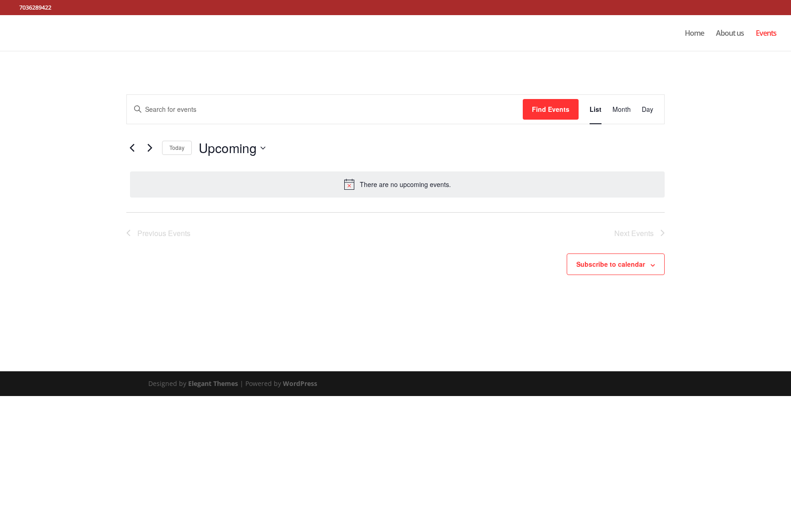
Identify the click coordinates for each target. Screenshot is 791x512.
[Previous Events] (131, 148)
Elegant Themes (213, 383)
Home (694, 34)
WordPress (300, 383)
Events (766, 34)
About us (730, 34)
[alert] (397, 184)
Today (176, 147)
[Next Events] (149, 148)
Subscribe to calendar (610, 264)
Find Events (550, 109)
